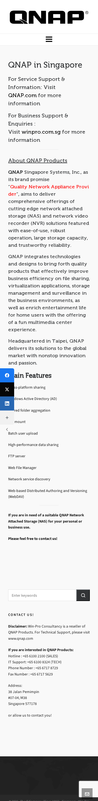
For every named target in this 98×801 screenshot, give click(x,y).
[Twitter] (7, 389)
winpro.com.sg (41, 132)
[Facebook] (7, 375)
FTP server (16, 456)
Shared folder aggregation (29, 410)
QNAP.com (22, 95)
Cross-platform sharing (26, 387)
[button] (83, 595)
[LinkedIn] (7, 403)
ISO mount (17, 422)
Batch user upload (23, 433)
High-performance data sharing (33, 444)
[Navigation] (49, 39)
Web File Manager (22, 467)
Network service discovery (29, 479)
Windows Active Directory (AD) (32, 399)
